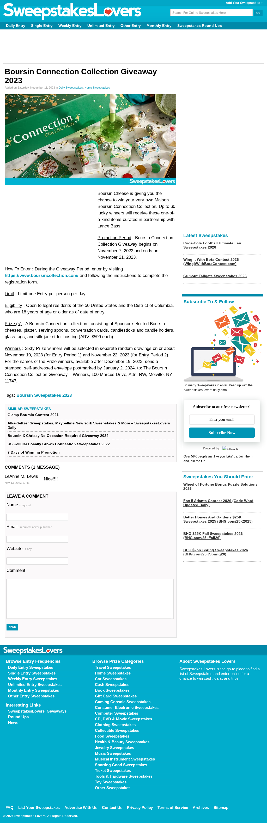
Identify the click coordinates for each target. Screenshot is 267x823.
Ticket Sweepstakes (113, 770)
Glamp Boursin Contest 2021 (33, 415)
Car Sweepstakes (110, 679)
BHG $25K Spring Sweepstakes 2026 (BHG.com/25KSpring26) (215, 552)
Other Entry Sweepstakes (31, 696)
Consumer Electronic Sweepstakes (127, 707)
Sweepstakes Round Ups (199, 25)
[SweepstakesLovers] (72, 12)
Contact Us (112, 807)
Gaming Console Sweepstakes (122, 702)
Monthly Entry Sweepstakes (33, 690)
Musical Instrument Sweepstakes (125, 759)
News (13, 722)
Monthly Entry (159, 25)
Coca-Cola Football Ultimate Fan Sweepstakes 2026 (212, 245)
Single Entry (42, 25)
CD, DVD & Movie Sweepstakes (123, 719)
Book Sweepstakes (112, 690)
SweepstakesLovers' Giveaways (37, 711)
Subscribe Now (222, 432)
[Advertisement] (133, 46)
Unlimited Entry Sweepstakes (35, 684)
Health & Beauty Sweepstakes (122, 742)
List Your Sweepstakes (39, 807)
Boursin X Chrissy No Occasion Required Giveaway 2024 (58, 436)
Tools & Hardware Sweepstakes (124, 776)
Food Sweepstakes (112, 736)
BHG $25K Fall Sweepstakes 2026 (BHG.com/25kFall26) (213, 535)
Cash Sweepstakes (112, 684)
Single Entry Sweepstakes (32, 673)
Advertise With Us (80, 807)
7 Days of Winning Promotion (34, 452)
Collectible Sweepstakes (117, 730)
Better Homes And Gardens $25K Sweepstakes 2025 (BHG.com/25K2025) (218, 519)
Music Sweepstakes (113, 753)
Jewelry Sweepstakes (114, 747)
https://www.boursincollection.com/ (41, 275)
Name (19, 504)
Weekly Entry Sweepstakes (32, 679)
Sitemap (221, 807)
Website (19, 548)
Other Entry (130, 25)
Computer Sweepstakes (116, 713)
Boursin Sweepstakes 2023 (44, 395)
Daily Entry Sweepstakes (30, 667)
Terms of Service (172, 807)
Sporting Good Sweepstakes (121, 765)
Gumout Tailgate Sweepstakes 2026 (215, 276)
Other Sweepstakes (112, 787)
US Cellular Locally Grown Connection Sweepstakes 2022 (59, 444)
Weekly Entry (70, 25)
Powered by (211, 448)
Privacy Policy (140, 807)
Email (29, 526)
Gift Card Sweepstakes (116, 696)
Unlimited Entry (101, 25)
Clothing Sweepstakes (115, 724)
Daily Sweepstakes (71, 87)
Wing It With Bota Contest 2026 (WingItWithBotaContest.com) (211, 261)
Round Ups (18, 717)
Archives (201, 807)
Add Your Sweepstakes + (244, 3)
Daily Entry (15, 25)
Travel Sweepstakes (113, 667)
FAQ (9, 807)
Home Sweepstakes (97, 87)
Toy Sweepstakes (110, 782)
